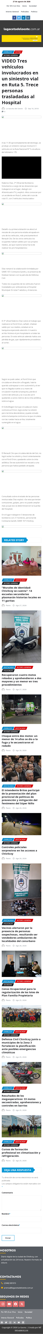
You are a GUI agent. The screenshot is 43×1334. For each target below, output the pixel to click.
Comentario (7, 1192)
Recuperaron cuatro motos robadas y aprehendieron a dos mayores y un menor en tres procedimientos (21, 679)
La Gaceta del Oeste (14, 108)
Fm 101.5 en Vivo (13, 6)
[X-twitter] (22, 1304)
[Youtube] (9, 1304)
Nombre (6, 1214)
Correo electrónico (11, 1225)
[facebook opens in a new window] (14, 18)
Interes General (12, 12)
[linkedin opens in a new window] (24, 18)
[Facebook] (15, 1304)
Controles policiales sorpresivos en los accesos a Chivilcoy (19, 850)
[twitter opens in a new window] (19, 18)
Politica (34, 12)
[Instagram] (3, 1304)
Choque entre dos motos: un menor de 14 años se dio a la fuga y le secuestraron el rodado (20, 740)
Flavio (8, 605)
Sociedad (32, 6)
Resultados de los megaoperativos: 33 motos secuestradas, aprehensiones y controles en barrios (21, 1100)
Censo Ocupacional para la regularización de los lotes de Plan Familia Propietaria (20, 992)
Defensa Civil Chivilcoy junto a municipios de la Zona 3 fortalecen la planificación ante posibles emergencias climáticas (21, 1045)
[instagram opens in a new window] (28, 18)
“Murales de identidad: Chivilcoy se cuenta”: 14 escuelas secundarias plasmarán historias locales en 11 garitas (21, 594)
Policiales (25, 12)
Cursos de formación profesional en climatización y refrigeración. (21, 1152)
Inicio (24, 6)
